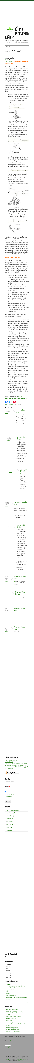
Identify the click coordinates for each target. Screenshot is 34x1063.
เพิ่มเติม (27, 1003)
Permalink (6, 413)
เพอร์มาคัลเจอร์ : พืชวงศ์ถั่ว (11, 760)
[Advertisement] (17, 12)
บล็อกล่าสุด (9, 821)
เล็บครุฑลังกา (9, 1001)
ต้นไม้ (6, 59)
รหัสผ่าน (7, 786)
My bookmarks (10, 833)
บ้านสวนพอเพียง (17, 33)
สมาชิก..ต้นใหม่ (9, 762)
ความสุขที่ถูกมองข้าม (11, 1018)
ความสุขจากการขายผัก (12, 1027)
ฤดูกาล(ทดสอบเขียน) (11, 995)
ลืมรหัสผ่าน (9, 796)
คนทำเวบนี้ (9, 827)
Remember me (10, 792)
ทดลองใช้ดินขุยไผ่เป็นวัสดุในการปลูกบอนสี (16, 997)
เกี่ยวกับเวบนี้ (10, 830)
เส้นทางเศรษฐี (9, 1020)
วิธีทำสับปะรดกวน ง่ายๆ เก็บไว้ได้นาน (15, 986)
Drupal (11, 1040)
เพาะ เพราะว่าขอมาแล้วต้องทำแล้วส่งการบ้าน (16, 763)
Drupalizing (8, 1059)
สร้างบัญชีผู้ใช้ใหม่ (10, 795)
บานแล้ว (8, 993)
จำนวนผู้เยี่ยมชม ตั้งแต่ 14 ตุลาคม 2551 (13, 1047)
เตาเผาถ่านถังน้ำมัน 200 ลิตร (13, 1029)
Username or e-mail (10, 781)
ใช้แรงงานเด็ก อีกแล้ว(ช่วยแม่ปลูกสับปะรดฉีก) (16, 765)
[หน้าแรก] (10, 30)
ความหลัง (8, 999)
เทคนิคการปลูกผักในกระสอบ (13, 1022)
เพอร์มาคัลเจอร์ (9, 61)
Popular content (11, 824)
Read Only (8, 984)
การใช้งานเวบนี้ (11, 813)
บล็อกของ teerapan (9, 404)
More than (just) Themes (22, 1059)
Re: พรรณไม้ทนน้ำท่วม (23, 471)
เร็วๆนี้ (7, 991)
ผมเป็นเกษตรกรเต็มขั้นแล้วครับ (13, 1016)
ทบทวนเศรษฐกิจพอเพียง (12, 1009)
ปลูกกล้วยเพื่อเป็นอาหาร (12, 989)
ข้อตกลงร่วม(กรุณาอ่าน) (13, 810)
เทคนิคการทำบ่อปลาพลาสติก (13, 1031)
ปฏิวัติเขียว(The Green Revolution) (14, 1011)
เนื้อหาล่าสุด (10, 818)
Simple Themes (20, 1060)
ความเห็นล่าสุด (10, 816)
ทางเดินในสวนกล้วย (11, 988)
